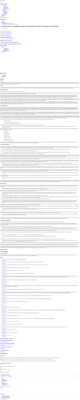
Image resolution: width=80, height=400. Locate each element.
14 (69, 149)
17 (63, 180)
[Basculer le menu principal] (0, 2)
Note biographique (4, 51)
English (3, 14)
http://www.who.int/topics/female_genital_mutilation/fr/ (42, 285)
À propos (6, 10)
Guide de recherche (4, 380)
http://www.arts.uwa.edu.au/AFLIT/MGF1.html (11, 286)
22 (3, 202)
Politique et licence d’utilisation (6, 397)
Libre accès (5, 12)
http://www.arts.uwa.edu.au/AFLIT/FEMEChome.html (18, 259)
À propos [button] (3, 10)
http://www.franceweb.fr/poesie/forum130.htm (64, 292)
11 (9, 127)
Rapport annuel (6, 13)
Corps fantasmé (6, 48)
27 (35, 241)
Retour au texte (4, 260)
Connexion (3, 9)
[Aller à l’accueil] (2, 0)
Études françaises (4, 22)
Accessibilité (3, 379)
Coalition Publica (6, 11)
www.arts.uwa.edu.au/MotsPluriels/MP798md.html (44, 298)
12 (8, 128)
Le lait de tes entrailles (7, 50)
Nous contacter (4, 381)
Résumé (3, 47)
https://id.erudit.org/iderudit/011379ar (7, 32)
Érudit (3, 21)
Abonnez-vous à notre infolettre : (5, 375)
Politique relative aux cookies (6, 396)
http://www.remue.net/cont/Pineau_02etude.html (48, 318)
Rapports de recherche (7, 8)
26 (33, 229)
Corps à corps (5, 49)
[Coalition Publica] (3, 394)
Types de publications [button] (5, 5)
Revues (5, 6)
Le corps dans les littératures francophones (7, 23)
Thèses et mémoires (6, 7)
